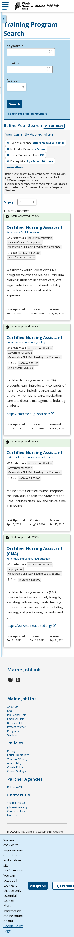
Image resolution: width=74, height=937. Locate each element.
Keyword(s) (15, 46)
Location (14, 63)
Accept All (38, 886)
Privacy (11, 751)
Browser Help (15, 723)
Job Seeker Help (16, 715)
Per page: (9, 202)
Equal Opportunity (18, 755)
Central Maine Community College (26, 342)
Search (14, 104)
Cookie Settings (16, 771)
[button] (5, 6)
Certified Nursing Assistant (35, 227)
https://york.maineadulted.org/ (29, 625)
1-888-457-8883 (16, 803)
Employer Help (15, 719)
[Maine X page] (18, 679)
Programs (13, 731)
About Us (12, 707)
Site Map (12, 735)
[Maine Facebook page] (10, 679)
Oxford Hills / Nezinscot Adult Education (30, 457)
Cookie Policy (15, 767)
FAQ (9, 711)
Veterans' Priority (17, 759)
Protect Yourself (16, 727)
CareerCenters (16, 811)
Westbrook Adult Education (23, 232)
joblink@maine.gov (18, 807)
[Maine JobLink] (37, 6)
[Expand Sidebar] (4, 19)
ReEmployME (14, 787)
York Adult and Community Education (28, 558)
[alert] (37, 217)
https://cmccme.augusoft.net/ (28, 414)
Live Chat (12, 815)
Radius (12, 80)
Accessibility (14, 763)
